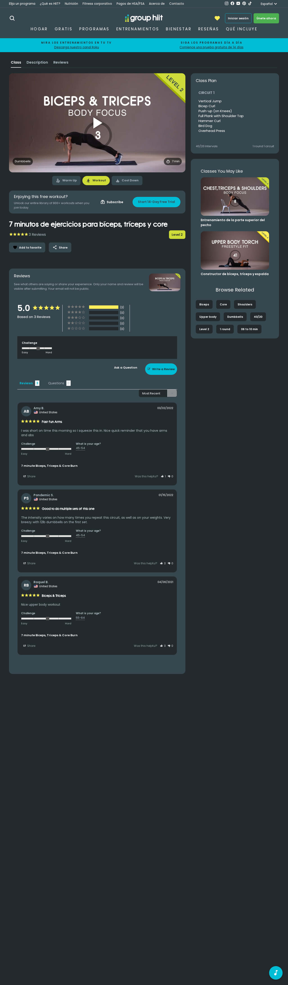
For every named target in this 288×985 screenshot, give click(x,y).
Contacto (176, 4)
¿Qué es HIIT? (50, 4)
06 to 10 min (249, 329)
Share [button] (31, 476)
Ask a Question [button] (125, 367)
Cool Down (127, 180)
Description (37, 62)
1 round (225, 329)
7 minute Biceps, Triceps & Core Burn (49, 466)
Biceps (204, 304)
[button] (163, 476)
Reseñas (208, 29)
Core (223, 304)
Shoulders (245, 304)
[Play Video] (97, 123)
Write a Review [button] (163, 369)
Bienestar (178, 29)
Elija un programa (22, 4)
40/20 (258, 317)
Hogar (39, 29)
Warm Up (66, 180)
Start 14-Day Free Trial (156, 202)
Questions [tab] (56, 383)
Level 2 (204, 329)
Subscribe (111, 202)
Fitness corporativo (97, 4)
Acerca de (157, 4)
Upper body (207, 317)
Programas (94, 29)
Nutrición (71, 4)
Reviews (60, 62)
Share (60, 247)
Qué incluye (241, 29)
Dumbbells (235, 317)
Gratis (63, 29)
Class (16, 62)
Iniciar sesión (238, 18)
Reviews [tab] (26, 383)
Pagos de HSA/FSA (130, 4)
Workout (96, 180)
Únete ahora (266, 18)
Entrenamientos (137, 29)
